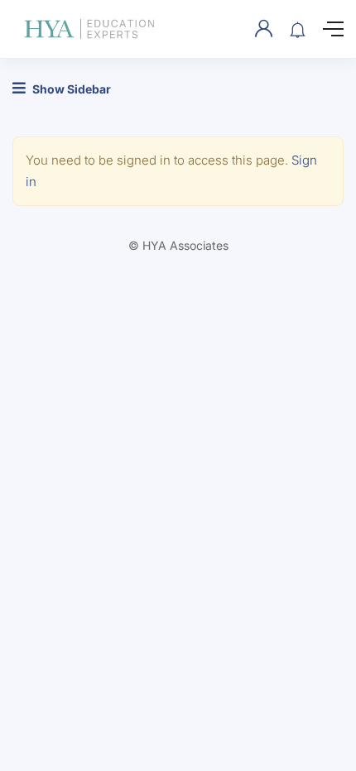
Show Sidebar (70, 89)
